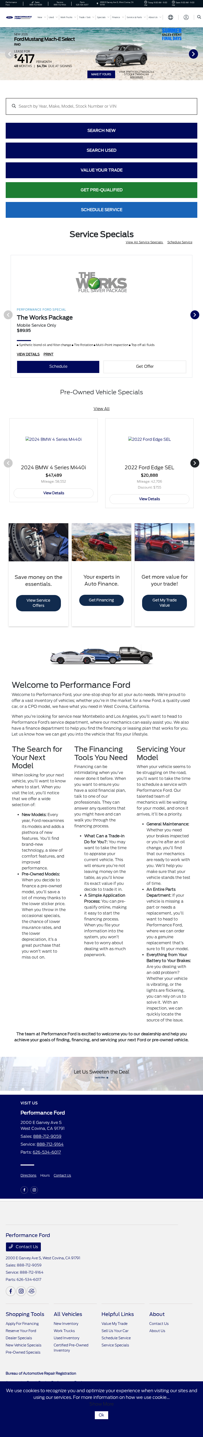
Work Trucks (64, 1331)
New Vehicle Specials (23, 1345)
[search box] (101, 104)
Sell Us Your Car (115, 1331)
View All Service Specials (144, 242)
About (157, 1314)
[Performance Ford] (19, 17)
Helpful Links (118, 1314)
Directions (28, 1175)
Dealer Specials (19, 1338)
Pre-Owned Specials (23, 1352)
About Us (157, 1331)
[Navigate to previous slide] (3, 53)
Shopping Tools (25, 1314)
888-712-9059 (47, 1136)
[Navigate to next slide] (199, 53)
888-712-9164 (50, 1144)
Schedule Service (179, 242)
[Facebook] (24, 1190)
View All (102, 408)
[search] (199, 17)
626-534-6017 (47, 1152)
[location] (97, 3)
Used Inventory (66, 1338)
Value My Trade (114, 1324)
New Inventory (66, 1324)
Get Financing (101, 600)
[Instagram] (34, 1190)
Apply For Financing (22, 1324)
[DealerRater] (31, 1291)
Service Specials (115, 1345)
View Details (53, 493)
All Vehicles (68, 1314)
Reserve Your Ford (21, 1331)
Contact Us (62, 1175)
